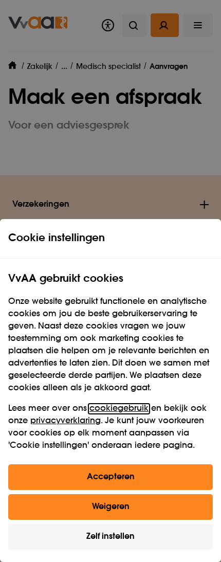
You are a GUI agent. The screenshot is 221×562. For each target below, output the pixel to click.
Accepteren (111, 477)
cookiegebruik (119, 409)
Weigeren (111, 507)
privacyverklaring (65, 421)
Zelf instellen (110, 537)
